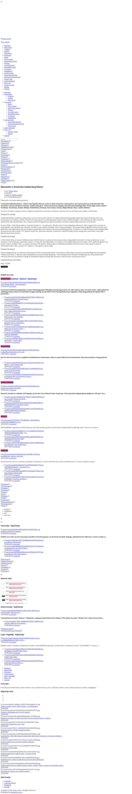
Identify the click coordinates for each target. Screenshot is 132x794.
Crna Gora (11, 116)
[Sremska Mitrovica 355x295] (11, 631)
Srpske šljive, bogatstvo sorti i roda (12, 352)
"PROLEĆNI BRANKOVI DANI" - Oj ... (15, 433)
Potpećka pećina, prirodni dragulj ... (16, 548)
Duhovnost (11, 100)
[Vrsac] (4, 153)
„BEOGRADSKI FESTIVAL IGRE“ (14, 439)
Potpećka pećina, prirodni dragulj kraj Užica (15, 730)
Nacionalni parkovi (14, 108)
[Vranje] (4, 157)
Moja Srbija (8, 94)
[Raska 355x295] (7, 561)
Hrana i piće (12, 126)
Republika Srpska (13, 114)
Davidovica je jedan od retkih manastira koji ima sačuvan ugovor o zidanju (26, 718)
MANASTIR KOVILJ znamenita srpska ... (17, 405)
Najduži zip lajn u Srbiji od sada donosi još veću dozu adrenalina (22, 760)
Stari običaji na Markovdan (13, 473)
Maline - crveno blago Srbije (13, 365)
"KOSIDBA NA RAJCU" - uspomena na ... (17, 467)
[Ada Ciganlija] (7, 161)
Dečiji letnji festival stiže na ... (14, 663)
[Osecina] (5, 143)
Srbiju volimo (13, 191)
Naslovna (7, 92)
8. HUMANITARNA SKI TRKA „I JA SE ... (13, 640)
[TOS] (4, 183)
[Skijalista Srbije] (7, 147)
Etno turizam (12, 106)
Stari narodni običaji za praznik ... (15, 399)
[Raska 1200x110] (8, 181)
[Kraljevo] (5, 179)
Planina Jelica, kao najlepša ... (14, 317)
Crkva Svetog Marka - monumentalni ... (14, 284)
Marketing (7, 785)
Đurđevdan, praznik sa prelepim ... (15, 479)
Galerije (7, 136)
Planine (10, 110)
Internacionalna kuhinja (16, 124)
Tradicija (11, 96)
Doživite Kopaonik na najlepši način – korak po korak (18, 754)
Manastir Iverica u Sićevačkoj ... (14, 323)
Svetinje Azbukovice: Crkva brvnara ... (16, 299)
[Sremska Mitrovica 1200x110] (12, 163)
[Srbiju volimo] (6, 39)
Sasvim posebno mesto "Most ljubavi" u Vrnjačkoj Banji (19, 706)
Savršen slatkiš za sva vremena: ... (15, 623)
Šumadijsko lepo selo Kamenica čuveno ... (18, 377)
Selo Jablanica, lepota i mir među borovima (15, 771)
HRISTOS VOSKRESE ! (11, 335)
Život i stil (7, 130)
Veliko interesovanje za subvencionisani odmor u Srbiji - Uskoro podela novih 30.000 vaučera (32, 766)
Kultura (10, 98)
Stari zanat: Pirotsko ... (11, 305)
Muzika (10, 134)
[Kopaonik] (5, 169)
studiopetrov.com (16, 792)
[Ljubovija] (5, 155)
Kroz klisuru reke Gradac (12, 542)
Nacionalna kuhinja (14, 122)
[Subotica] (5, 177)
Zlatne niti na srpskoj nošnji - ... (14, 329)
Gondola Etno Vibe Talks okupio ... (15, 554)
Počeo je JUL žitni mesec (12, 371)
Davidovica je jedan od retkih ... (11, 388)
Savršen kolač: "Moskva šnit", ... (11, 613)
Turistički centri (13, 112)
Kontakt (7, 787)
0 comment (12, 286)
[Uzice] (4, 165)
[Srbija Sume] (6, 149)
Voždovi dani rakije (10, 657)
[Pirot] (4, 175)
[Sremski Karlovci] (8, 167)
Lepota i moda (13, 132)
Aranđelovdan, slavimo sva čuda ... (12, 456)
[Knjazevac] (6, 141)
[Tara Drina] (6, 171)
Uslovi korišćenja (10, 783)
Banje (10, 104)
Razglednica (12, 118)
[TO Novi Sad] (6, 173)
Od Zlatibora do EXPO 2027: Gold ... (16, 651)
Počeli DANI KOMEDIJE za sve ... (11, 422)
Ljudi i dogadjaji (9, 128)
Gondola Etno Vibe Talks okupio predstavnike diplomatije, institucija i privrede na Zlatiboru (31, 736)
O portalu (7, 781)
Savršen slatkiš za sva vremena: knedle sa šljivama (17, 742)
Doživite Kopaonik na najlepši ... (11, 531)
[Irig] (3, 151)
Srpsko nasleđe (17, 195)
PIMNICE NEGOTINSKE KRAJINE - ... (15, 411)
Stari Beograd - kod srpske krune (15, 445)
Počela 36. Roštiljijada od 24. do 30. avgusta (15, 712)
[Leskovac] (5, 159)
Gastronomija (9, 120)
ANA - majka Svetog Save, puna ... (15, 311)
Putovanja (7, 102)
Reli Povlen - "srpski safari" (13, 341)
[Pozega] (5, 145)
